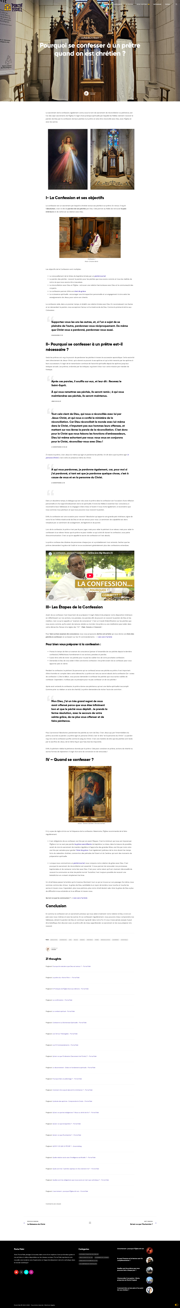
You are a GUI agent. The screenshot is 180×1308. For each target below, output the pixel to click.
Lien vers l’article (105, 637)
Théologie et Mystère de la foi (88, 1260)
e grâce (85, 850)
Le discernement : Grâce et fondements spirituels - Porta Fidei (74, 1068)
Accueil (107, 4)
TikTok (167, 4)
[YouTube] (16, 1272)
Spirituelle (124, 939)
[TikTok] (26, 1272)
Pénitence (90, 939)
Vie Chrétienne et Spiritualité (87, 1263)
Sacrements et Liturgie (90, 38)
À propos (129, 4)
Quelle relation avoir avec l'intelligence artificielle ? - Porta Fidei (74, 1157)
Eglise (76, 939)
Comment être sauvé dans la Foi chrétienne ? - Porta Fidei (72, 1090)
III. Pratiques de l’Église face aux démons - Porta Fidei (70, 989)
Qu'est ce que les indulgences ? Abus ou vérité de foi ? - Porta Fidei (76, 1112)
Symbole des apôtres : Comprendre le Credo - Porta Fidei (72, 1101)
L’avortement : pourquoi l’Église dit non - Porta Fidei (70, 1191)
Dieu (70, 939)
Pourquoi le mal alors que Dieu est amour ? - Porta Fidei (72, 966)
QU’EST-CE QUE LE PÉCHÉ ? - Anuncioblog (67, 1146)
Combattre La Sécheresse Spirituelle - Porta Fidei (69, 1023)
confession (63, 939)
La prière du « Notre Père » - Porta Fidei (66, 978)
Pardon (82, 939)
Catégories (118, 4)
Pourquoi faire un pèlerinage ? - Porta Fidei (67, 1079)
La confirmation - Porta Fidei (62, 1000)
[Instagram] (31, 1272)
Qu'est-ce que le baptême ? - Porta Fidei (67, 1124)
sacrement (115, 939)
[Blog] (90, 1223)
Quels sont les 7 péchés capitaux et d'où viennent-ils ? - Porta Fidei (76, 1169)
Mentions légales (50, 1305)
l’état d (79, 850)
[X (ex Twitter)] (21, 1272)
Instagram (157, 4)
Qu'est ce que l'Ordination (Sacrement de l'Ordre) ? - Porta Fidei (74, 1056)
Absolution (54, 939)
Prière (97, 939)
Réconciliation (105, 939)
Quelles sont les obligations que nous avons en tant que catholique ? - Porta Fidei (81, 1180)
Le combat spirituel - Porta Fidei (64, 1011)
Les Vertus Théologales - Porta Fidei (65, 1034)
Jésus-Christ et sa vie (85, 1257)
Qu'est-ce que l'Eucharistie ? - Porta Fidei (67, 1135)
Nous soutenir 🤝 (143, 4)
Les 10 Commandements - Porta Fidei (65, 1045)
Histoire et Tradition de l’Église (88, 1254)
